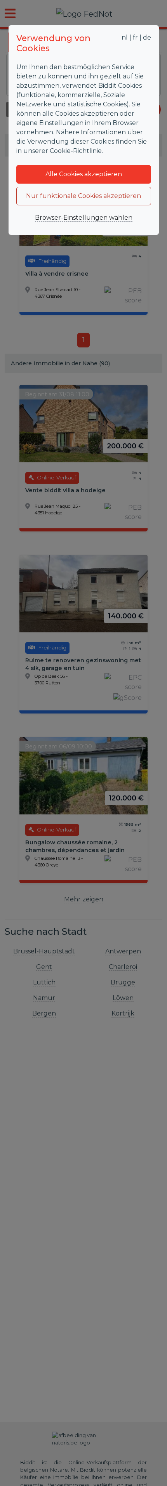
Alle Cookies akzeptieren (83, 174)
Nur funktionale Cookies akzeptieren (83, 196)
